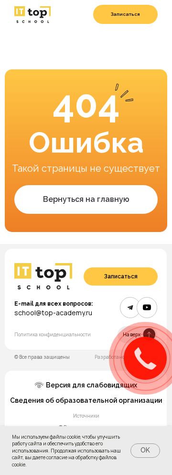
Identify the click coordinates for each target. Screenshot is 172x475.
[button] (125, 14)
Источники (86, 415)
